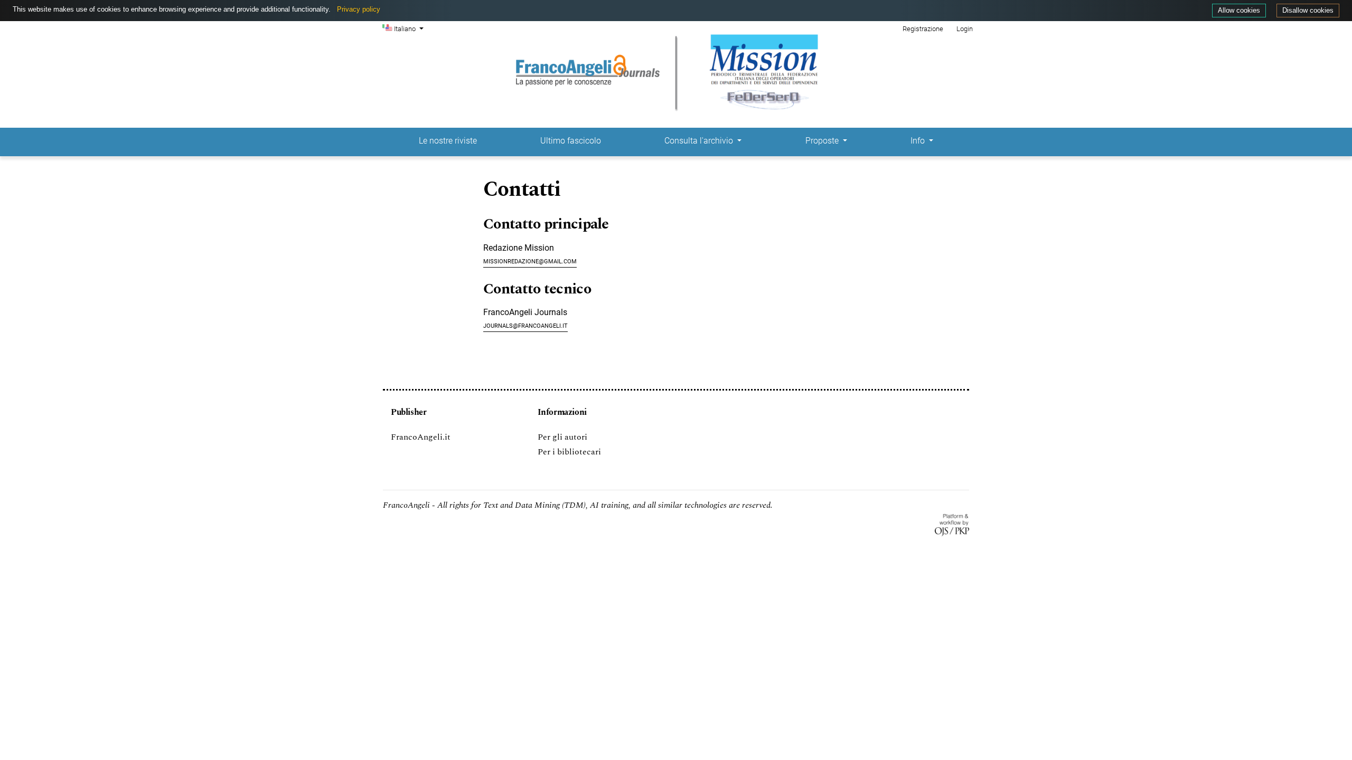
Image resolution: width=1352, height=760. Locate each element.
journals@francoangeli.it (525, 325)
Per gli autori (562, 437)
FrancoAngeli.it (420, 437)
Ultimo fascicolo (570, 141)
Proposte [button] (823, 141)
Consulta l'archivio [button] (699, 141)
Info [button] (918, 141)
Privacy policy (358, 9)
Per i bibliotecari (569, 451)
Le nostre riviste (448, 141)
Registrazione (923, 29)
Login (964, 29)
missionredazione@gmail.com (530, 260)
